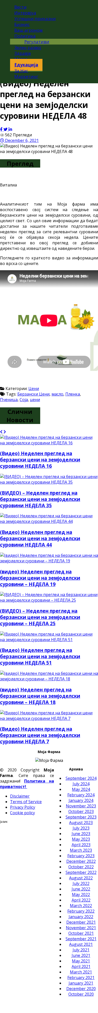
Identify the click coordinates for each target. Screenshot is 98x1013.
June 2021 (81, 955)
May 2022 (81, 894)
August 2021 (81, 944)
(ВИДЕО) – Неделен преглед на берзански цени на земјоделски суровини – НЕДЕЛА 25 (40, 617)
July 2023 (81, 828)
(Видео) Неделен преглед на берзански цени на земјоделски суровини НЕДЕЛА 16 (40, 459)
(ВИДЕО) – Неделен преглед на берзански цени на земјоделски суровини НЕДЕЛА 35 (40, 499)
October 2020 (81, 994)
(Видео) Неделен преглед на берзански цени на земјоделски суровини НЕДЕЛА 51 (40, 656)
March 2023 (81, 850)
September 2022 (81, 872)
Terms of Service (26, 801)
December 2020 (81, 988)
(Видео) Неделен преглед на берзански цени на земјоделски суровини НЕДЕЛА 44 (40, 538)
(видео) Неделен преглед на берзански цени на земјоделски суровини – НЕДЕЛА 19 (40, 577)
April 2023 (81, 844)
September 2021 (81, 939)
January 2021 (81, 983)
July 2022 (81, 883)
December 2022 (81, 861)
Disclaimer (20, 796)
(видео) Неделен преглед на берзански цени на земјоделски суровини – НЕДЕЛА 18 (40, 695)
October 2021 (81, 933)
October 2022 (81, 867)
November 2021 (81, 927)
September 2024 (81, 778)
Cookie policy (22, 812)
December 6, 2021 (21, 140)
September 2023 (81, 817)
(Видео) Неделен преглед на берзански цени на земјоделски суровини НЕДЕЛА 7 (40, 735)
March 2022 (81, 905)
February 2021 (80, 977)
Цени (33, 388)
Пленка (72, 394)
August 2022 (81, 878)
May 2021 (81, 961)
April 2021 (81, 966)
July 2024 (81, 784)
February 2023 (80, 856)
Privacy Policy (22, 807)
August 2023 (81, 822)
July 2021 (81, 950)
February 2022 (80, 911)
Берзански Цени (33, 394)
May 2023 (81, 839)
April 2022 (81, 900)
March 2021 (81, 972)
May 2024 (81, 789)
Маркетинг (26, 76)
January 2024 (81, 800)
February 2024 (80, 795)
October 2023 (81, 811)
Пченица (9, 399)
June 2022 (81, 889)
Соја (24, 399)
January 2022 (81, 916)
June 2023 (81, 833)
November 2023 (81, 806)
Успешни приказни (35, 18)
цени (35, 399)
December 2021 (81, 922)
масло (57, 394)
